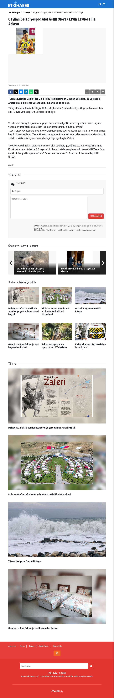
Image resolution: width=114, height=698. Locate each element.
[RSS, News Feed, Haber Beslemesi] (57, 653)
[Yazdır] (87, 92)
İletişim (31, 646)
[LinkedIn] (26, 92)
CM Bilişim (59, 691)
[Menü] (104, 4)
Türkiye (26, 12)
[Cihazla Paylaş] (36, 92)
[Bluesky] (21, 92)
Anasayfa (16, 12)
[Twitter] (15, 92)
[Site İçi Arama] (100, 4)
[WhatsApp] (31, 92)
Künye (22, 646)
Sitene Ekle (57, 646)
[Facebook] (10, 92)
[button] (92, 92)
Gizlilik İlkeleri (44, 646)
